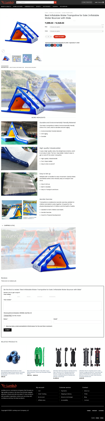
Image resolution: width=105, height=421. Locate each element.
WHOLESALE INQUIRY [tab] (30, 67)
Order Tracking (42, 394)
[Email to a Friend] (52, 45)
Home (46, 13)
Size (46, 26)
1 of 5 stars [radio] (6, 296)
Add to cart (59, 37)
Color (46, 31)
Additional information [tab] (17, 67)
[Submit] (55, 2)
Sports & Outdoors (55, 13)
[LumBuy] (7, 2)
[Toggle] (2, 225)
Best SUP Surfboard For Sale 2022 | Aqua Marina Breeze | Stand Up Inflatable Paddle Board (39, 372)
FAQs (85, 394)
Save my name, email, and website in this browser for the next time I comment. (29, 326)
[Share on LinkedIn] (57, 45)
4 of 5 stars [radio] (34, 296)
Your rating (7, 294)
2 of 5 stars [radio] (14, 296)
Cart (39, 391)
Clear (102, 24)
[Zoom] (3, 50)
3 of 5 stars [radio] (24, 296)
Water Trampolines (67, 13)
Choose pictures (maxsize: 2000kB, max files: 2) (18, 313)
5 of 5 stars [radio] (46, 296)
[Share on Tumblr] (60, 45)
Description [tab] (4, 67)
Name (6, 319)
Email (56, 319)
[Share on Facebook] (46, 45)
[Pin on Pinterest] (55, 45)
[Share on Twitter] (49, 45)
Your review (8, 299)
